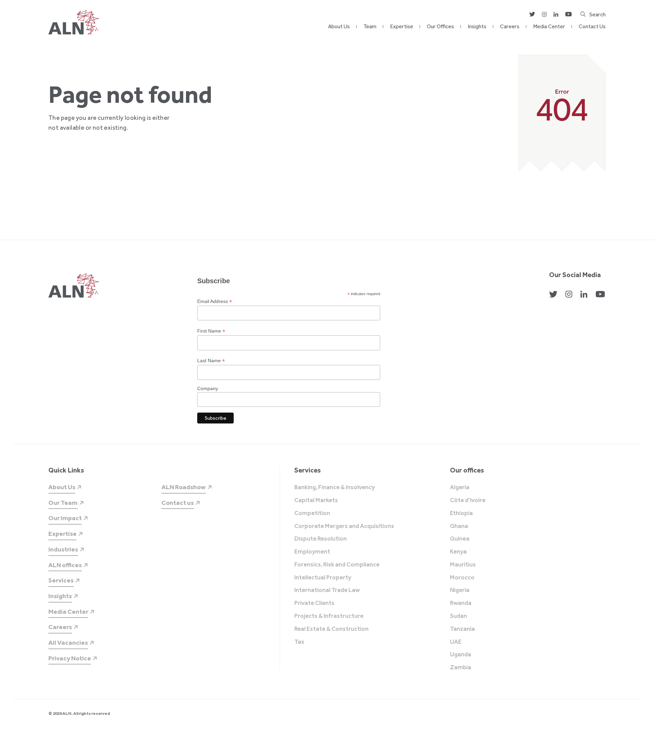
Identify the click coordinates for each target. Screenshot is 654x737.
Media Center (549, 26)
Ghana (459, 526)
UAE (456, 642)
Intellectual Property (322, 577)
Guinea (459, 538)
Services (61, 580)
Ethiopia (461, 513)
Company (207, 388)
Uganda (460, 654)
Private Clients (314, 603)
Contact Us (592, 26)
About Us (339, 26)
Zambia (460, 667)
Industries (63, 549)
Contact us (177, 503)
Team (369, 26)
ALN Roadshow (183, 487)
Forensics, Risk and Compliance (336, 564)
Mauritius (463, 564)
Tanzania (462, 629)
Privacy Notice (69, 658)
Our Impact (65, 518)
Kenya (458, 551)
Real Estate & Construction (331, 629)
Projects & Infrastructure (328, 616)
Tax (299, 642)
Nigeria (459, 590)
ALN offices (65, 565)
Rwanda (460, 603)
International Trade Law (327, 590)
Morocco (462, 577)
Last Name (211, 360)
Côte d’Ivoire (467, 500)
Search (597, 14)
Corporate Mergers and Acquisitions (344, 526)
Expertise (401, 26)
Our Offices (440, 26)
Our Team (63, 503)
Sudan (458, 616)
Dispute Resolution (320, 538)
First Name (211, 331)
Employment (312, 551)
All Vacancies (68, 642)
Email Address (214, 301)
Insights (477, 26)
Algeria (459, 487)
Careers (509, 26)
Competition (312, 513)
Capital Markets (316, 500)
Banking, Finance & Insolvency (334, 487)
